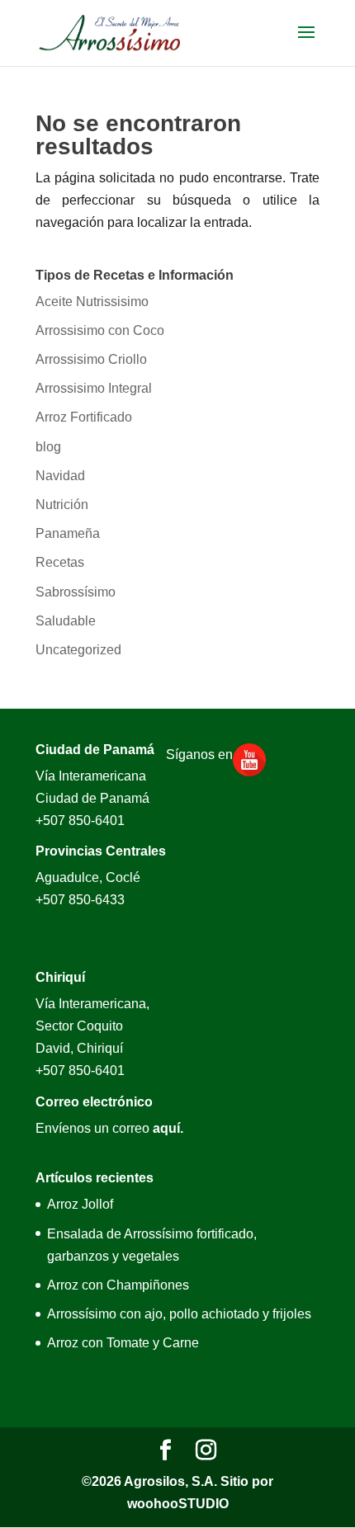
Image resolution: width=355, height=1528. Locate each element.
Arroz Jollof (80, 1204)
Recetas (60, 562)
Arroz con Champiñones (118, 1285)
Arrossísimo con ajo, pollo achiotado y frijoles (179, 1314)
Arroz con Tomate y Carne (123, 1343)
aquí (166, 1128)
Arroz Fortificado (84, 417)
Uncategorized (78, 650)
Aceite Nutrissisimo (92, 302)
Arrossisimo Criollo (91, 359)
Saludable (66, 621)
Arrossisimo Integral (94, 388)
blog (48, 447)
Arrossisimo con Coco (100, 330)
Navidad (60, 476)
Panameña (68, 533)
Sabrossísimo (76, 592)
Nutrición (62, 505)
